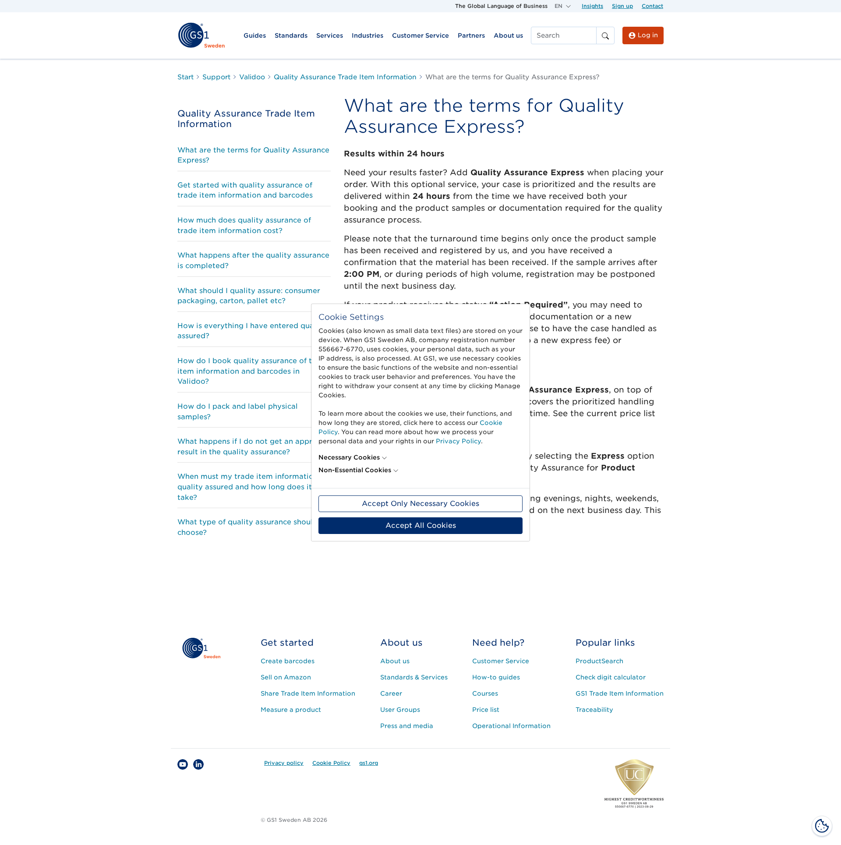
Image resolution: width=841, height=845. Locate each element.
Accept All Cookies (420, 525)
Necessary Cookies (349, 457)
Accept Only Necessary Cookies (420, 503)
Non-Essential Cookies (354, 470)
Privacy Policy (458, 441)
